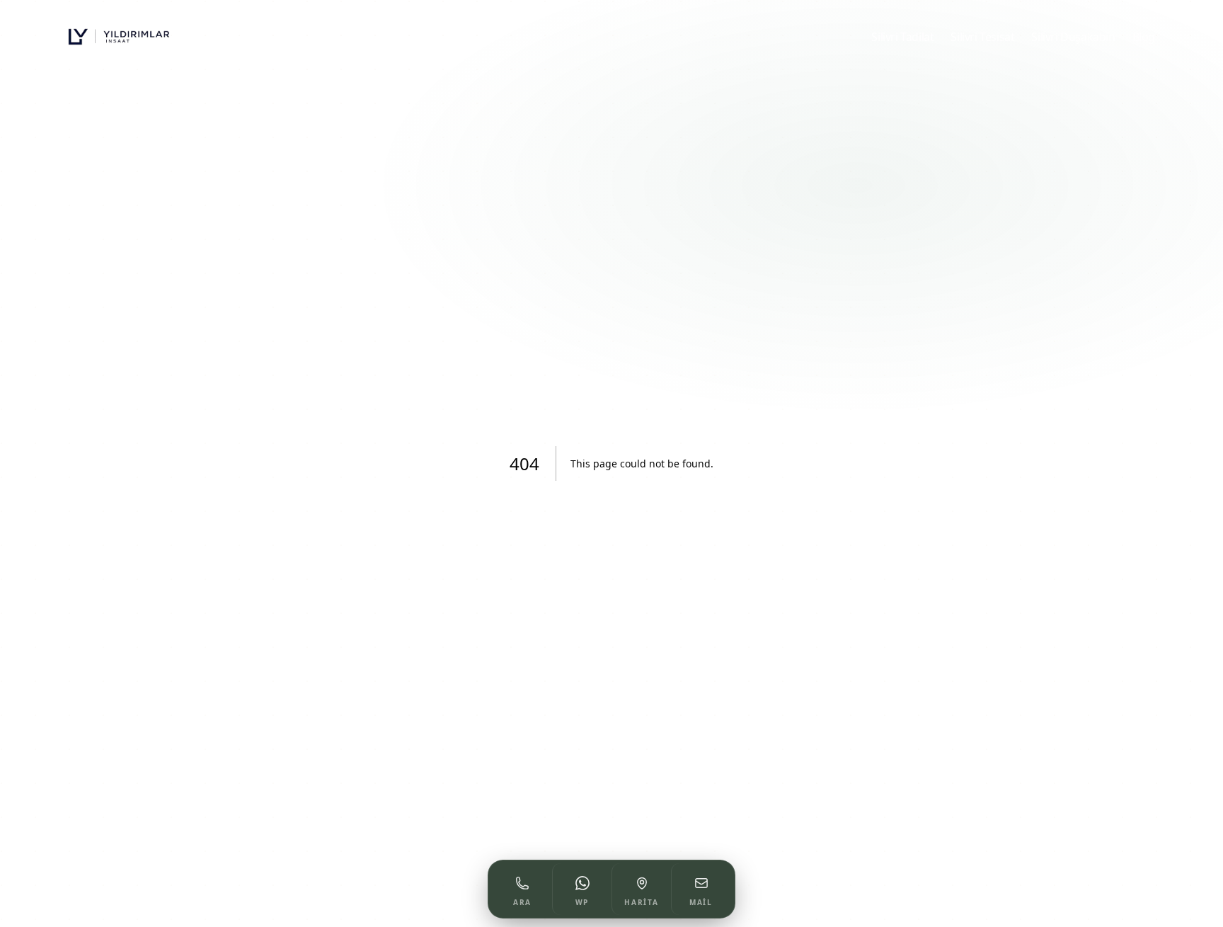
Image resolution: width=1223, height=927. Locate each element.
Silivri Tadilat (902, 37)
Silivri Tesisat (982, 37)
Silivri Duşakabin (1073, 37)
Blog (1143, 37)
